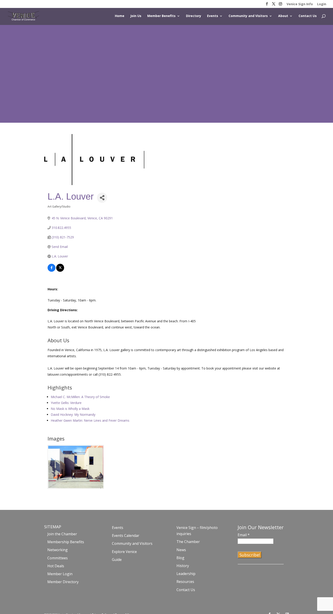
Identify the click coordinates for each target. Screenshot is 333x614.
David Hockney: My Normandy (73, 414)
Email (244, 534)
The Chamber (188, 541)
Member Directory (63, 581)
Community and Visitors (248, 16)
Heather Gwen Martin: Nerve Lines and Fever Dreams (90, 420)
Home (119, 16)
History (182, 565)
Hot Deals (55, 565)
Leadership (185, 573)
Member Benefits (161, 16)
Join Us (135, 16)
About (283, 16)
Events (212, 16)
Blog (180, 557)
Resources (185, 581)
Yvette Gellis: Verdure (66, 403)
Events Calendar (125, 535)
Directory (193, 16)
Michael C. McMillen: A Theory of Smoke (80, 397)
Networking (57, 549)
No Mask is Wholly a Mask (70, 408)
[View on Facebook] (52, 270)
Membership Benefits (65, 541)
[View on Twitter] (60, 270)
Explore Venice (124, 551)
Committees (57, 557)
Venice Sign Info (300, 4)
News (181, 549)
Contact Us (308, 16)
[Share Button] (102, 198)
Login (321, 4)
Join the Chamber (62, 533)
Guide (117, 559)
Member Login (59, 573)
